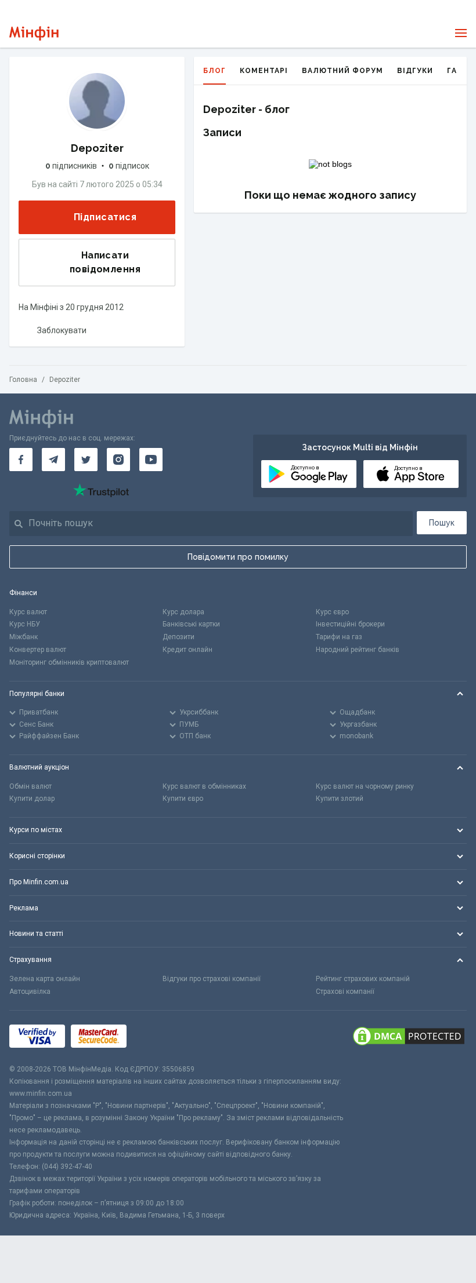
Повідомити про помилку (238, 557)
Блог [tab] (214, 71)
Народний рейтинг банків (357, 650)
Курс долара (183, 612)
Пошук (442, 522)
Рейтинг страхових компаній (363, 979)
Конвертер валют (37, 650)
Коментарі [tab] (264, 71)
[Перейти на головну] (34, 33)
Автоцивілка (30, 991)
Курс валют (28, 612)
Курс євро (332, 612)
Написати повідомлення (105, 262)
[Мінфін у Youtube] (151, 459)
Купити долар (32, 798)
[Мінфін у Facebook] (21, 459)
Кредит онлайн (187, 650)
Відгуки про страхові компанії (212, 979)
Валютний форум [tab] (342, 71)
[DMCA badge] (409, 1037)
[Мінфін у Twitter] (86, 459)
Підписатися (105, 217)
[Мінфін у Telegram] (53, 459)
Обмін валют (30, 786)
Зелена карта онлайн (44, 979)
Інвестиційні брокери (350, 624)
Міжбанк (23, 637)
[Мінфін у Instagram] (118, 459)
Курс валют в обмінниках (204, 786)
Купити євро (183, 798)
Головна (23, 380)
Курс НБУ (24, 624)
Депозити (178, 637)
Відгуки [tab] (415, 71)
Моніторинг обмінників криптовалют (69, 662)
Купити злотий (339, 798)
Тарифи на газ (339, 637)
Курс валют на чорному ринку (365, 786)
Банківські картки (191, 624)
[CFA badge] (158, 1037)
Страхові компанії (345, 991)
